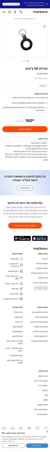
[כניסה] (9, 11)
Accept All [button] (37, 446)
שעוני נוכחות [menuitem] (43, 307)
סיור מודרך (19, 322)
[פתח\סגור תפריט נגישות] (15, 11)
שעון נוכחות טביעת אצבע (39, 322)
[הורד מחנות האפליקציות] (40, 238)
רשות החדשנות (13, 271)
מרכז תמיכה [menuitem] (43, 371)
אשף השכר (15, 289)
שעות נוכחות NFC (41, 317)
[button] (27, 61)
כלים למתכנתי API (41, 409)
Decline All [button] (13, 446)
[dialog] (25, 440)
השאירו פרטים (25, 129)
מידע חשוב (43, 138)
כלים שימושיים (43, 414)
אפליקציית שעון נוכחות (40, 312)
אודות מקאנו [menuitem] (43, 254)
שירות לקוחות (43, 278)
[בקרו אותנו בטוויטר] (37, 428)
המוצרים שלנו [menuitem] (17, 254)
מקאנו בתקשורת (42, 268)
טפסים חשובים (18, 331)
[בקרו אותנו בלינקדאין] (12, 428)
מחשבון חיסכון (18, 327)
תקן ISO (45, 390)
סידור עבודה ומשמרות (11, 299)
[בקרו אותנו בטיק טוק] (4, 428)
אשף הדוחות (14, 294)
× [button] (47, 432)
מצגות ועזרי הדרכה (41, 381)
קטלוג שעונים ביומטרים (39, 341)
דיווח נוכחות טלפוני (41, 336)
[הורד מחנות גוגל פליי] (22, 238)
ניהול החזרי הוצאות (12, 283)
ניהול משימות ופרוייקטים (14, 265)
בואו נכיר (44, 259)
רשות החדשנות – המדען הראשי (14, 349)
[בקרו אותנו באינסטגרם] (21, 428)
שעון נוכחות (14, 259)
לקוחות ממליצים (42, 263)
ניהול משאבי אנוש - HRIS (12, 277)
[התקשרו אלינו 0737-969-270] (21, 11)
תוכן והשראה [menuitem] (18, 307)
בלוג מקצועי (18, 317)
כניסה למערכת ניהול (40, 283)
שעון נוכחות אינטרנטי (40, 331)
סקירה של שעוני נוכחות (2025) (14, 342)
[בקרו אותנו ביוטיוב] (29, 428)
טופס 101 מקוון (17, 336)
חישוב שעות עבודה (16, 355)
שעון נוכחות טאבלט (41, 327)
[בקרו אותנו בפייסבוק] (46, 428)
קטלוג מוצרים (28, 18)
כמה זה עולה (18, 312)
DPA (46, 395)
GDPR (45, 400)
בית (34, 18)
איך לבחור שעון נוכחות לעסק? (15, 361)
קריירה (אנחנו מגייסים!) (39, 273)
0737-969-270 (39, 288)
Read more (11, 441)
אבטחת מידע (43, 385)
